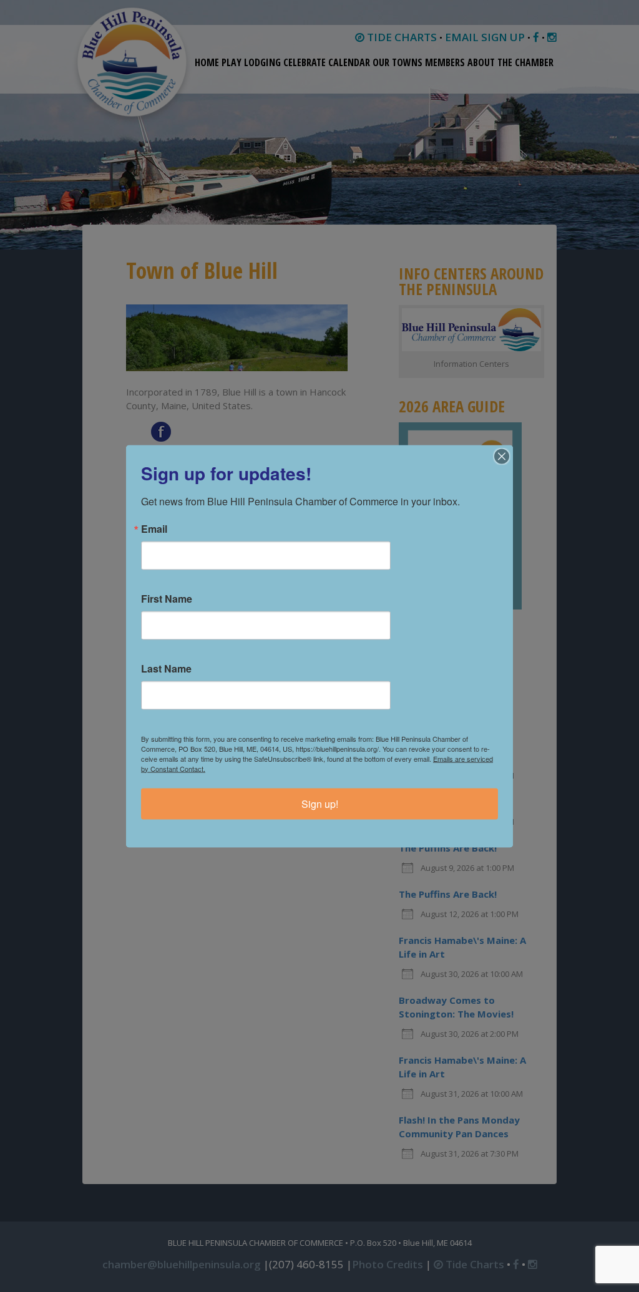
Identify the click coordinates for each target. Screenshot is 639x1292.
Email (154, 528)
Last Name (166, 668)
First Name (166, 598)
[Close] (501, 456)
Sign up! (319, 803)
